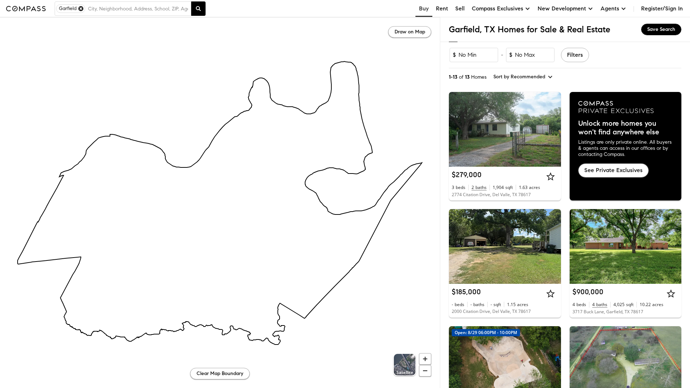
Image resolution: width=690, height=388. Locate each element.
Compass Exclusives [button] (497, 8)
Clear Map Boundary (220, 373)
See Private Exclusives (613, 170)
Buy (424, 8)
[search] (198, 8)
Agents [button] (610, 8)
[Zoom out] (425, 371)
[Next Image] (552, 129)
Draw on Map (410, 32)
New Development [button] (562, 8)
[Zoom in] (425, 359)
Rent (442, 8)
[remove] (81, 8)
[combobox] (138, 8)
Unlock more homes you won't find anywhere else (618, 128)
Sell (460, 8)
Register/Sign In (662, 8)
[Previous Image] (457, 129)
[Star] (550, 176)
